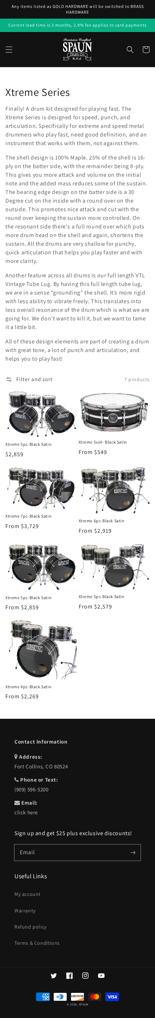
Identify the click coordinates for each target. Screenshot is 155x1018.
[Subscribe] (133, 852)
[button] (9, 49)
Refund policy (30, 927)
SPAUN (84, 1004)
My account (27, 894)
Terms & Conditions (37, 943)
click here (26, 812)
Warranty (25, 910)
